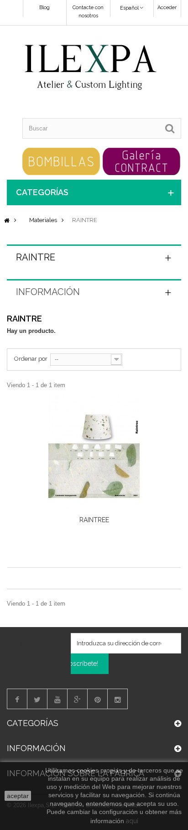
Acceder (167, 7)
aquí (132, 821)
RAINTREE (94, 520)
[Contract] (141, 160)
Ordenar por (30, 358)
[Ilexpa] (90, 68)
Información (48, 291)
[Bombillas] (61, 160)
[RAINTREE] (94, 452)
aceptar (18, 795)
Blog (44, 7)
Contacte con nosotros (88, 12)
